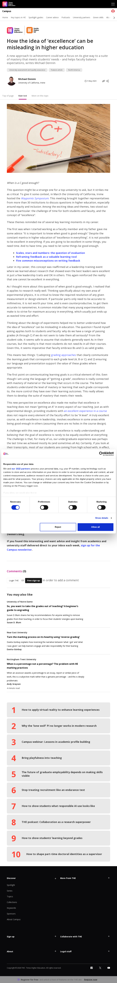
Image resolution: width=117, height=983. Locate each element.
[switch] (44, 507)
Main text (22, 95)
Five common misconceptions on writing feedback (48, 260)
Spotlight (11, 885)
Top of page (8, 95)
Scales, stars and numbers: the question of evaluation (50, 253)
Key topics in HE (18, 17)
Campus (6, 11)
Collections (12, 902)
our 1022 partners (21, 468)
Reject (58, 527)
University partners (81, 17)
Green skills (98, 17)
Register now (90, 979)
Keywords (11, 908)
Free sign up (33, 580)
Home (5, 17)
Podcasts (65, 17)
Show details (101, 518)
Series (9, 890)
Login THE (14, 580)
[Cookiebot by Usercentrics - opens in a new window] (101, 454)
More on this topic (40, 95)
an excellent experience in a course (85, 411)
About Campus (14, 919)
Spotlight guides (36, 17)
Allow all (95, 527)
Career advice (52, 17)
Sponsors (11, 913)
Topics (10, 896)
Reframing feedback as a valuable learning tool (46, 256)
